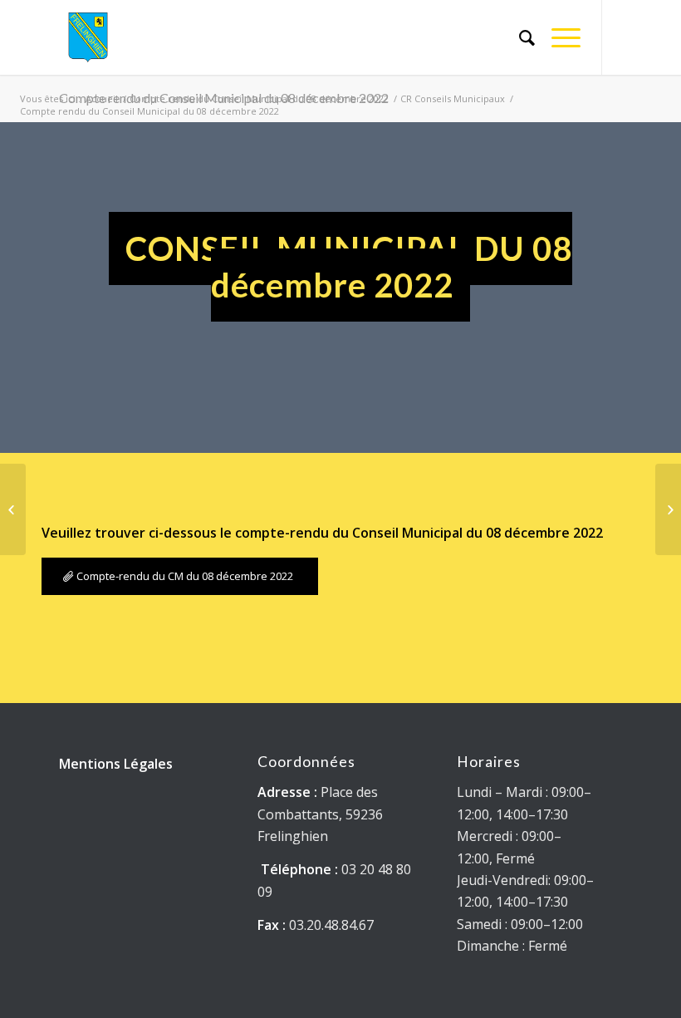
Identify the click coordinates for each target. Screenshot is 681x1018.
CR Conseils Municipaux (452, 98)
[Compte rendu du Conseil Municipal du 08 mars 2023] (668, 509)
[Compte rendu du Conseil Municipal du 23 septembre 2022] (13, 509)
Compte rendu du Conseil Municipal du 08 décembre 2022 (259, 98)
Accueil (102, 98)
